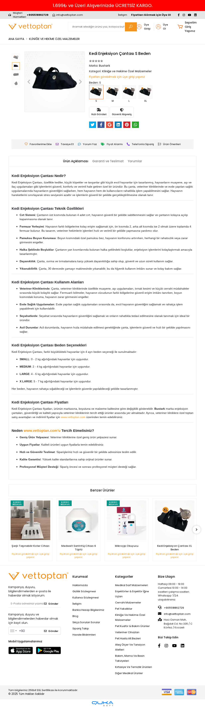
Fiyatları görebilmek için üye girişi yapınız (117, 77)
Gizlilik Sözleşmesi (84, 591)
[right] (196, 529)
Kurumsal (80, 576)
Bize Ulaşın (166, 576)
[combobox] (13, 630)
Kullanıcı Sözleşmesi (85, 597)
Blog (75, 616)
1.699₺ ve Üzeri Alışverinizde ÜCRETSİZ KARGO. (103, 5)
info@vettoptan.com (177, 614)
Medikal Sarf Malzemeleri (131, 585)
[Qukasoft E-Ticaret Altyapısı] (102, 703)
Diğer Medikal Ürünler (129, 673)
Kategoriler (124, 576)
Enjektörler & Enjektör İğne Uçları (132, 593)
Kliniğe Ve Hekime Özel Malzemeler (130, 617)
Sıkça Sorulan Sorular (86, 622)
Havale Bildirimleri (84, 635)
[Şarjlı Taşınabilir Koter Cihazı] (30, 520)
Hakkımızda (80, 585)
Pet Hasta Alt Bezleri (128, 638)
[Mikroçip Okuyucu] (126, 520)
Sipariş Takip (80, 628)
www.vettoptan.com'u (42, 431)
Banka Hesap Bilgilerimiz (88, 610)
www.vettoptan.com (73, 417)
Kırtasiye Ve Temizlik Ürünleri (133, 667)
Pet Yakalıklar (123, 609)
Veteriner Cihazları (127, 632)
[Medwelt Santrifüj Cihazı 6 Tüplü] (78, 520)
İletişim (122, 15)
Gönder (53, 604)
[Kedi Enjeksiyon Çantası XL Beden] (174, 520)
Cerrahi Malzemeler (128, 602)
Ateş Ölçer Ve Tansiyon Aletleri (130, 647)
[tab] (75, 161)
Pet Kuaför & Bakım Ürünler (132, 626)
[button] (187, 27)
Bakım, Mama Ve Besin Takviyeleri (130, 658)
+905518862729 (173, 608)
